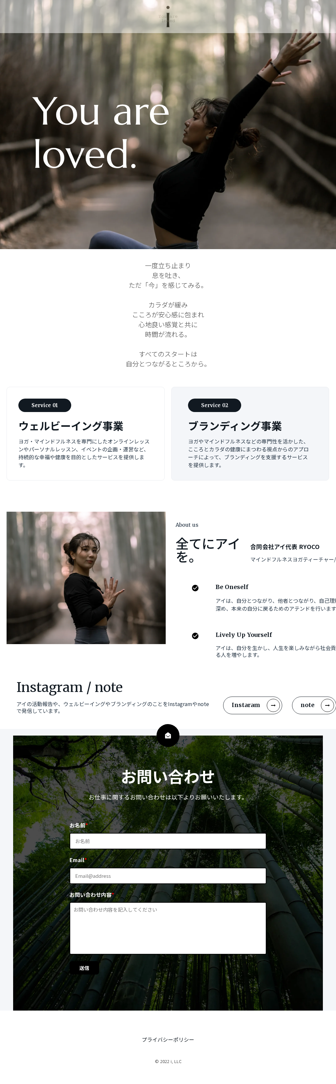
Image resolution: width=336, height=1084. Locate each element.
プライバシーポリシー (168, 1039)
